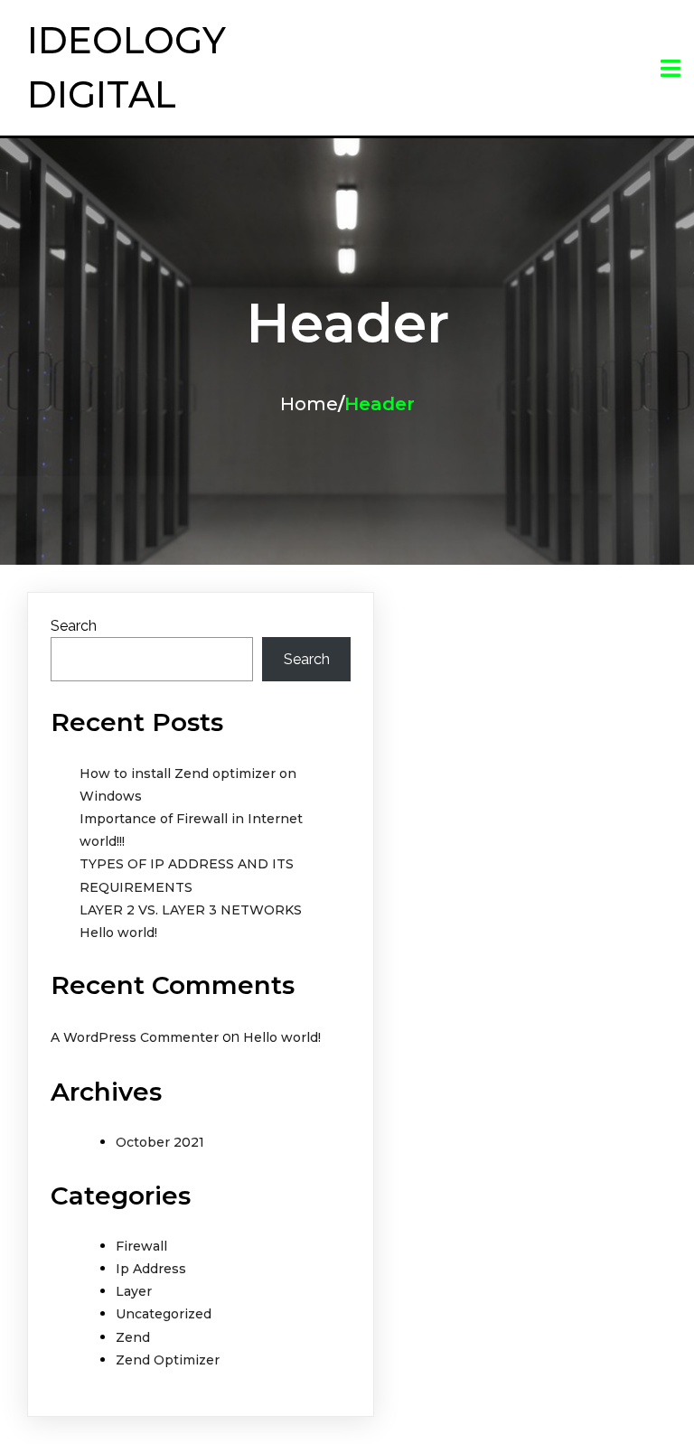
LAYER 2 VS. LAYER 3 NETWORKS (191, 910)
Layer (134, 1291)
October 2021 (160, 1142)
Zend (133, 1337)
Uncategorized (163, 1314)
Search (74, 625)
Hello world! (118, 932)
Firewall (141, 1246)
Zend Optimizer (168, 1360)
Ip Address (151, 1269)
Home (309, 404)
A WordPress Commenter (135, 1037)
